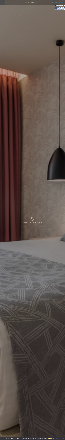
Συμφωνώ (50, 438)
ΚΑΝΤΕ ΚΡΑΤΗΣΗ (55, 2)
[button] (2, 2)
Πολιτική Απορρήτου (56, 438)
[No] (63, 438)
